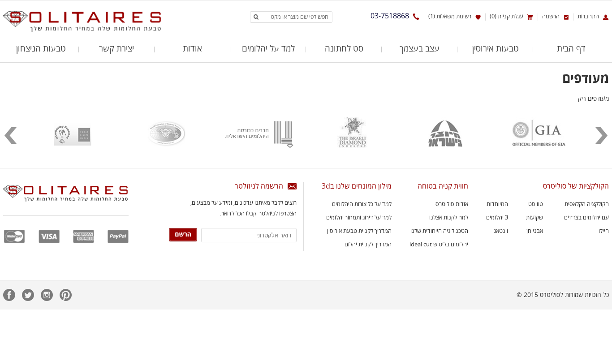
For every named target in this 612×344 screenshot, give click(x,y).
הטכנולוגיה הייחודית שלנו (439, 231)
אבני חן (534, 231)
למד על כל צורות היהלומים (362, 204)
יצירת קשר (116, 49)
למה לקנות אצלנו (448, 217)
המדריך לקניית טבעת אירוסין (359, 231)
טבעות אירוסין (495, 49)
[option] (538, 138)
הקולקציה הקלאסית (587, 204)
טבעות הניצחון (41, 49)
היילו (604, 231)
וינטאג (501, 231)
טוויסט (535, 204)
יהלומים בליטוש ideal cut (438, 244)
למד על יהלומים (268, 49)
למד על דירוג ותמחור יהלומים (359, 217)
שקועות (534, 217)
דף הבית (571, 49)
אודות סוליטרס (451, 204)
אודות (192, 49)
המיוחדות (497, 204)
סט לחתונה (344, 49)
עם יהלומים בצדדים (586, 217)
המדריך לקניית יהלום (368, 244)
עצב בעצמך (420, 49)
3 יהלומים (497, 217)
